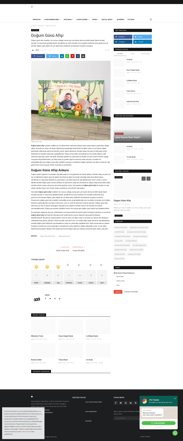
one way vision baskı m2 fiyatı (136, 232)
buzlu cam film (119, 259)
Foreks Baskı (131, 157)
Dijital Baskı (41, 25)
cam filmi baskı (119, 232)
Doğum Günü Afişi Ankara (47, 236)
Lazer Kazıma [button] (82, 19)
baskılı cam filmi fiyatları (122, 245)
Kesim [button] (94, 19)
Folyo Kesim (131, 91)
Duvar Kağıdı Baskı (66, 336)
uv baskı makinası (131, 241)
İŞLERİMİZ (120, 19)
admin (37, 50)
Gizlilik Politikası (145, 437)
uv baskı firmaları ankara (122, 236)
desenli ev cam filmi (121, 227)
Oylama (118, 292)
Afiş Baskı (88, 421)
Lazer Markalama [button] (51, 19)
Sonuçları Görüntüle (131, 292)
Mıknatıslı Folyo (37, 336)
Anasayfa (37, 19)
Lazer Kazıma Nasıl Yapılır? (93, 402)
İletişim (131, 19)
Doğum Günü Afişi (122, 200)
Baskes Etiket (36, 360)
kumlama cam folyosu (140, 236)
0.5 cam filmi (119, 241)
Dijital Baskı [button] (107, 19)
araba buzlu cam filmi (136, 250)
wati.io (160, 427)
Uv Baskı (89, 360)
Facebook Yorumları (41, 371)
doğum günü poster (64, 236)
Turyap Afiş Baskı (78, 251)
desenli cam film (120, 254)
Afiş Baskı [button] (68, 19)
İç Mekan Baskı (92, 336)
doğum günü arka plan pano (139, 227)
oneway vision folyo (134, 254)
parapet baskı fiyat (121, 250)
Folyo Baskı (63, 360)
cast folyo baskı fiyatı (139, 245)
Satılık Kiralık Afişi (62, 251)
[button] (159, 423)
